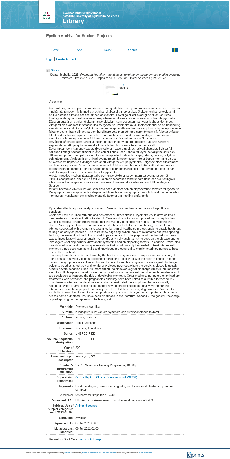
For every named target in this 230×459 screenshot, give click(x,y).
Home (55, 50)
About (80, 50)
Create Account (66, 59)
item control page (90, 439)
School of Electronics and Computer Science (99, 453)
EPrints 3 (67, 453)
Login (49, 59)
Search (132, 50)
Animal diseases (86, 405)
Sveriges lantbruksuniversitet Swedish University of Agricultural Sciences (91, 14)
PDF (122, 85)
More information (145, 453)
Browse (107, 50)
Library (73, 21)
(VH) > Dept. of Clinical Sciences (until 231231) (106, 377)
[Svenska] (175, 49)
